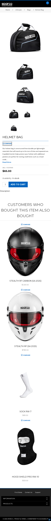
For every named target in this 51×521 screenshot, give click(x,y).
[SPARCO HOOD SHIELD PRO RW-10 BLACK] (25, 447)
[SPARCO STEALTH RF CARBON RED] (25, 251)
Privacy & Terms (20, 519)
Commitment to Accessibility (37, 519)
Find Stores (18, 492)
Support (37, 492)
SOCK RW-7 (25, 411)
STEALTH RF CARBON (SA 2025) (25, 281)
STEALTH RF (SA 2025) (25, 346)
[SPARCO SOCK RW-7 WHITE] (25, 382)
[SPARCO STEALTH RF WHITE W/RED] (25, 317)
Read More (6, 162)
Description (5, 191)
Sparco (10, 519)
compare (8, 143)
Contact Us (28, 492)
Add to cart (18, 184)
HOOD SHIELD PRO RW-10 (25, 477)
